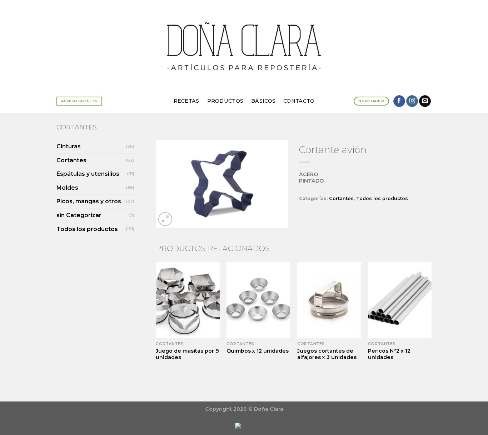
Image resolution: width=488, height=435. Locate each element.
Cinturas (68, 146)
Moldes (67, 187)
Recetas (186, 101)
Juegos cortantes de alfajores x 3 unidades (327, 354)
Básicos (263, 101)
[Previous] (156, 318)
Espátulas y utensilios (87, 173)
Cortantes (76, 127)
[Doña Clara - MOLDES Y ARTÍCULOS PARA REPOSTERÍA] (244, 44)
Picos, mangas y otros (88, 201)
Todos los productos (87, 229)
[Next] (431, 318)
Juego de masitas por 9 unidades (187, 354)
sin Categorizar (78, 215)
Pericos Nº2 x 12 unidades (389, 354)
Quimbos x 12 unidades (257, 351)
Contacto (298, 101)
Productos (225, 101)
